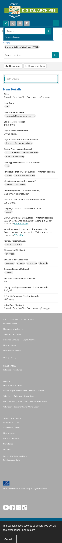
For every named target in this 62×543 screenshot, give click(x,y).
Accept (8, 539)
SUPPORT (7, 381)
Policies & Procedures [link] (12, 370)
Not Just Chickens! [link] (11, 438)
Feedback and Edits (11, 460)
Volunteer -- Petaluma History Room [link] (18, 396)
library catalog (21, 223)
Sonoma (9, 273)
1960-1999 (10, 254)
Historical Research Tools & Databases (22, 152)
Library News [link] (9, 433)
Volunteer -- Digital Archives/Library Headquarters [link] (25, 401)
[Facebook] (12, 507)
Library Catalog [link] (9, 357)
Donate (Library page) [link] (12, 385)
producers (10, 263)
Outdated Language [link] (12, 334)
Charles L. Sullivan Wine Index (19, 143)
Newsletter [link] (8, 444)
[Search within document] (55, 55)
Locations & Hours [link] (11, 422)
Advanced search (12, 37)
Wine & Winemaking (15, 156)
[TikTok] (24, 507)
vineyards (43, 263)
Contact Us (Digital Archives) (15, 456)
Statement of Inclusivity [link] (13, 329)
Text (7, 106)
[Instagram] (18, 507)
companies (32, 263)
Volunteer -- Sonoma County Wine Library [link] (21, 407)
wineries (20, 263)
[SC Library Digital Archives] (31, 10)
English (9, 212)
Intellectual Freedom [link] (12, 350)
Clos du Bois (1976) (13, 244)
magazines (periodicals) (24, 175)
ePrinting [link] (7, 449)
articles (9, 175)
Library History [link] (9, 345)
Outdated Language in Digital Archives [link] (19, 340)
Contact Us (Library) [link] (11, 428)
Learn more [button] (28, 530)
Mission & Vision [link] (10, 324)
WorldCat (19, 235)
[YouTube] (6, 507)
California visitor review (15, 185)
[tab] (31, 79)
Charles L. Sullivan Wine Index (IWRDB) (22, 47)
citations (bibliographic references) (20, 116)
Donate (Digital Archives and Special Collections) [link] (23, 391)
